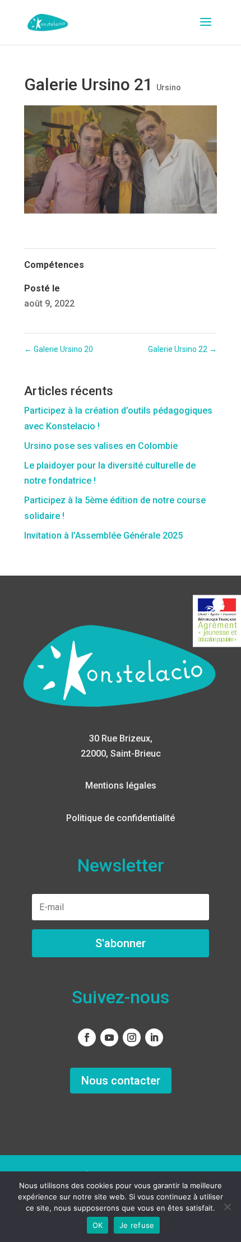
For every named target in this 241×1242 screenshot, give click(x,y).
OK (97, 1225)
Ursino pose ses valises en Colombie (101, 446)
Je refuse (136, 1225)
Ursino (168, 87)
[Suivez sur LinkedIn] (154, 1037)
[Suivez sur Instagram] (132, 1037)
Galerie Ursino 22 (182, 349)
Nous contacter (120, 1080)
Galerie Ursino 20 (58, 349)
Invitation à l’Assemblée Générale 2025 (103, 535)
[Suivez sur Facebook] (87, 1037)
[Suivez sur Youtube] (109, 1037)
